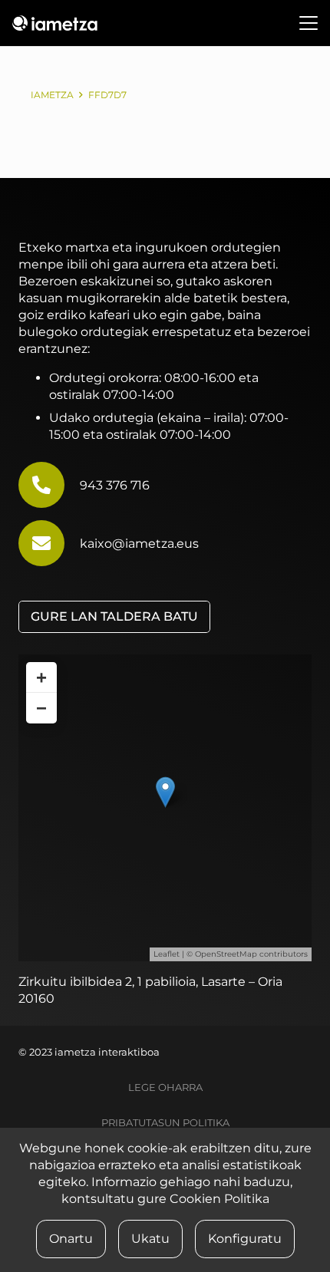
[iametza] (54, 23)
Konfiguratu (245, 1238)
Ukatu (150, 1238)
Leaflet (166, 954)
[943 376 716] (49, 485)
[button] (308, 23)
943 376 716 (115, 485)
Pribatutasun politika (165, 1123)
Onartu (71, 1238)
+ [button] (41, 677)
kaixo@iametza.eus (139, 543)
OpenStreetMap (226, 954)
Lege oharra (165, 1087)
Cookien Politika (219, 1198)
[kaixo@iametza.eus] (49, 543)
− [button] (41, 707)
